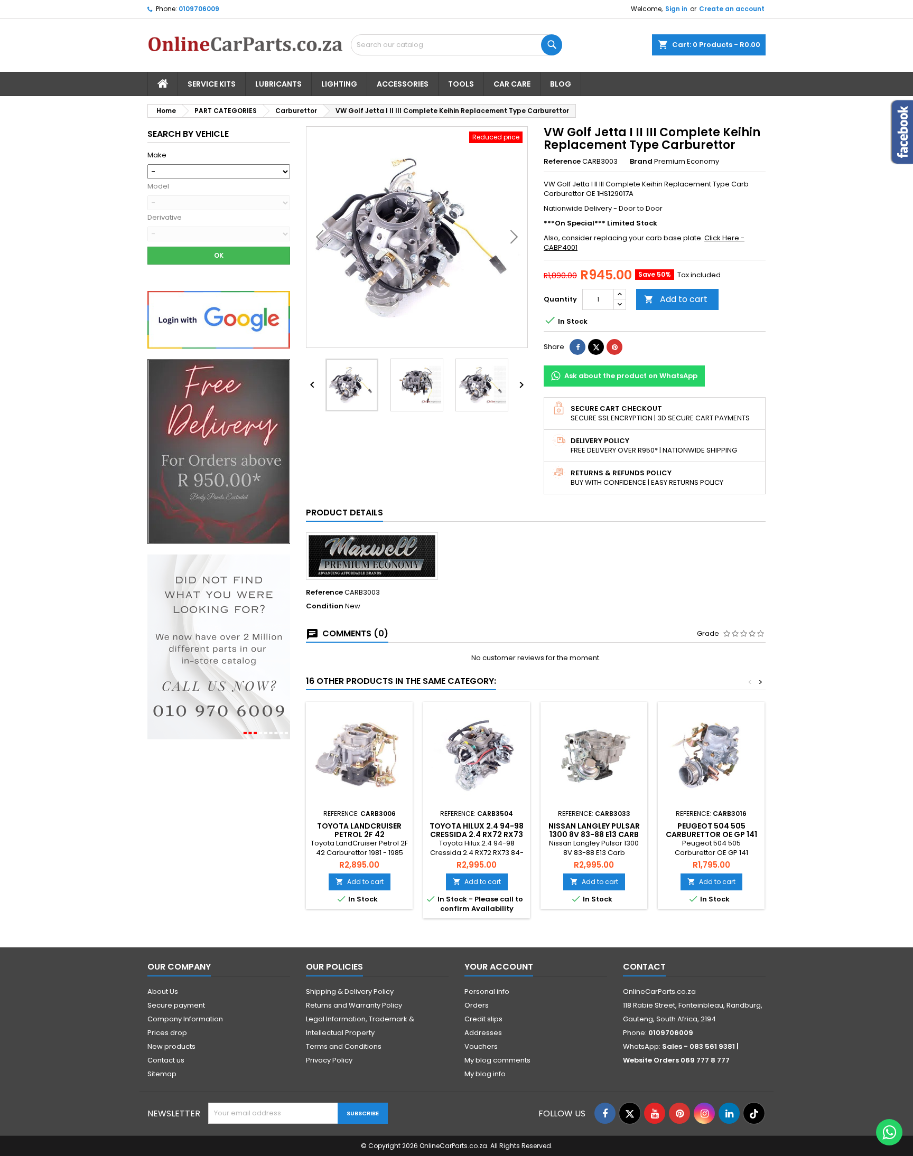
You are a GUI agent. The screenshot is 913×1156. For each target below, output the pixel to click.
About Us (162, 991)
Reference (562, 161)
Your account (498, 967)
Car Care (511, 84)
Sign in (676, 8)
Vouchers (481, 1046)
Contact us (165, 1060)
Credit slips (483, 1019)
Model (158, 186)
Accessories (402, 84)
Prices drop (167, 1033)
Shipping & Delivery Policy (350, 991)
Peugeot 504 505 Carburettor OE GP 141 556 (711, 834)
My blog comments (497, 1060)
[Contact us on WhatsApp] (889, 1132)
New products (171, 1046)
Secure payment (176, 1005)
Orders (476, 1005)
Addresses (483, 1033)
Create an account (732, 8)
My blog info (485, 1074)
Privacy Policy (329, 1060)
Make (156, 155)
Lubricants (278, 84)
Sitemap (161, 1074)
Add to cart (675, 299)
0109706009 (199, 8)
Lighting (339, 84)
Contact (644, 967)
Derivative (164, 217)
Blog (560, 84)
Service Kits (212, 84)
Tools (461, 84)
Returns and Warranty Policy (354, 1005)
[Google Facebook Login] (218, 319)
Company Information (185, 1019)
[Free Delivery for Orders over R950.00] (218, 451)
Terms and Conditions (343, 1046)
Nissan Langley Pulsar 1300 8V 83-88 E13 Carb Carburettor (594, 834)
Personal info (486, 991)
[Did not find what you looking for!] (218, 647)
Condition (324, 606)
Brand (641, 161)
